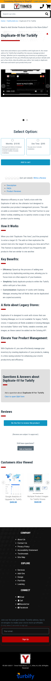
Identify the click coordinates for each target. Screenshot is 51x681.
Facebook (24, 608)
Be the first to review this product (25, 423)
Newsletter (24, 604)
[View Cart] (48, 6)
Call (21, 600)
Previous (3, 86)
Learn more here (40, 1)
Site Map (21, 557)
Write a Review (40, 178)
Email (22, 597)
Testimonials (23, 554)
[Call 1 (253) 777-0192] (42, 6)
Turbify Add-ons (12, 21)
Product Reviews (14, 191)
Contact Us (22, 543)
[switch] (12, 140)
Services (21, 570)
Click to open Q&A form (14, 396)
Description (11, 185)
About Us (21, 539)
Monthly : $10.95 (12, 148)
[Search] (46, 14)
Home (3, 21)
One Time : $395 (36, 146)
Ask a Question (25, 449)
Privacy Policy (23, 546)
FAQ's (9, 188)
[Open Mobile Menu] (3, 6)
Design (20, 577)
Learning (21, 584)
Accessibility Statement (28, 550)
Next (47, 86)
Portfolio (21, 580)
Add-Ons (21, 573)
